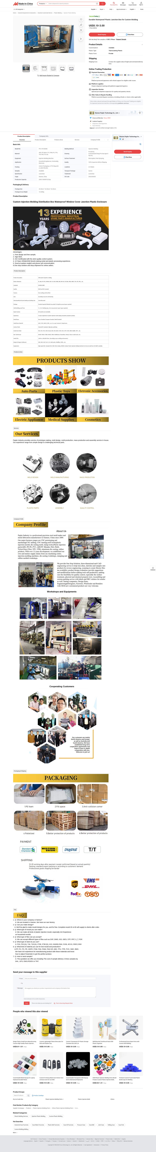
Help (111, 9)
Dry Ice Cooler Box (18, 1099)
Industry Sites (89, 1139)
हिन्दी (102, 1141)
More (14, 1132)
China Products (42, 1139)
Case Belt (91, 1125)
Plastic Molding (58, 13)
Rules (141, 9)
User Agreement (88, 1145)
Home (14, 13)
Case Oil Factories (68, 1125)
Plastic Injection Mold (84, 1099)
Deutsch (75, 1141)
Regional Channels (99, 1139)
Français (54, 1141)
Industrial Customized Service (45, 13)
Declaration (96, 1145)
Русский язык (61, 1141)
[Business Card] (140, 144)
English (36, 1141)
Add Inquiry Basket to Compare (49, 75)
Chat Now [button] (131, 34)
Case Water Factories (38, 1125)
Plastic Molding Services (21, 1116)
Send (26, 1003)
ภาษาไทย (107, 1141)
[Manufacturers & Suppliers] (23, 4)
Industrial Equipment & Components (27, 13)
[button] (104, 139)
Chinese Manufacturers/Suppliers (56, 1139)
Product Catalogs (38, 1095)
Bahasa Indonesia (128, 1141)
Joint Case (101, 1125)
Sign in (141, 5)
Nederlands (81, 1141)
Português (47, 1141)
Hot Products (34, 1139)
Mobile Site (117, 1139)
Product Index (109, 1139)
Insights (124, 1139)
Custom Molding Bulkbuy (21, 1129)
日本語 (97, 1141)
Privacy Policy (104, 1145)
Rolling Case (111, 1125)
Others (112, 1099)
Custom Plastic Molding (55, 1116)
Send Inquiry (102, 34)
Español (42, 1141)
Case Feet (121, 1125)
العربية (87, 1141)
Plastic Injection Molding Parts (54, 1099)
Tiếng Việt (119, 1141)
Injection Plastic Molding (70, 13)
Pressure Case (81, 1125)
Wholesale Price (80, 1139)
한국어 (92, 1141)
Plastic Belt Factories (54, 1125)
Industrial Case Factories (21, 1125)
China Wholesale (71, 1139)
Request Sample (121, 39)
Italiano (69, 1141)
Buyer (101, 9)
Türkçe (113, 1141)
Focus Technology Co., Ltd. (66, 1145)
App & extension (120, 9)
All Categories (19, 9)
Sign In (92, 128)
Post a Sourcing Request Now (63, 1003)
